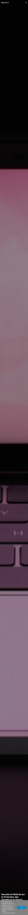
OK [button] (21, 907)
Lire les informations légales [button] (8, 913)
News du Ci (5, 2)
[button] (26, 2)
